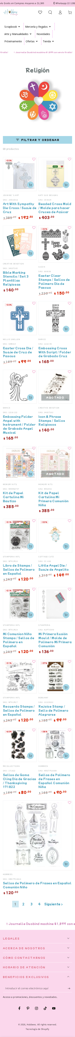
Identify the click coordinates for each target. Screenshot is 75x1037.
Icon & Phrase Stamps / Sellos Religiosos (51, 420)
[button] (50, 12)
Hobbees (31, 1024)
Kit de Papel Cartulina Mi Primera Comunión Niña (53, 499)
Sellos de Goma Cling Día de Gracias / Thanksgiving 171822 (19, 781)
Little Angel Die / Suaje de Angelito (53, 567)
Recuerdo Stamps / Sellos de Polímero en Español (19, 710)
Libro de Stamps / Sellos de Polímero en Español (19, 569)
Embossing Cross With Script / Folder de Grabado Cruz (54, 352)
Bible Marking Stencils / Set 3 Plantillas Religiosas (16, 278)
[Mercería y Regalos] (50, 26)
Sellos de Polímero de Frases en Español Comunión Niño (37, 885)
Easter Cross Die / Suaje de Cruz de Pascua (18, 352)
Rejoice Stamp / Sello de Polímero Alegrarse (53, 710)
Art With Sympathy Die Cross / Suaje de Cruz (20, 208)
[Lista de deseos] (40, 12)
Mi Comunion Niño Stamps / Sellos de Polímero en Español (18, 640)
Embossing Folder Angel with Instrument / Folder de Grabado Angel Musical (19, 424)
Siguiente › (53, 904)
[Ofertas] (37, 41)
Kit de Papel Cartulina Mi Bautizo (13, 497)
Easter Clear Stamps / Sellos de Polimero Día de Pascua (54, 281)
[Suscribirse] (70, 988)
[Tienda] (53, 41)
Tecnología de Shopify (37, 1029)
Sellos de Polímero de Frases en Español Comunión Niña (54, 781)
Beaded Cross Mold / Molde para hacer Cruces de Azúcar (54, 208)
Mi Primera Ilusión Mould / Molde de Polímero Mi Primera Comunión (55, 640)
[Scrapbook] (19, 26)
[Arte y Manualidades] (30, 34)
